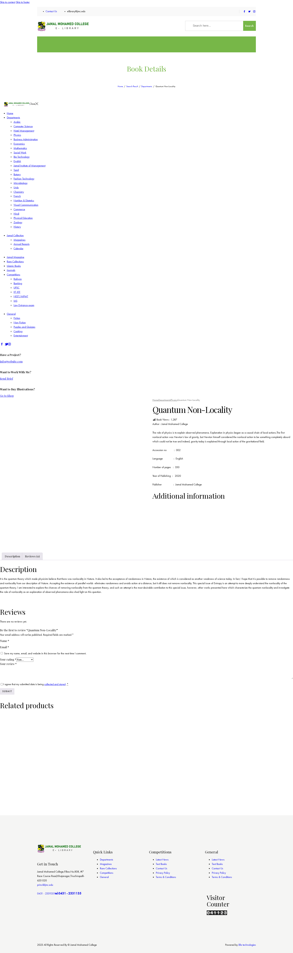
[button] (19, 540)
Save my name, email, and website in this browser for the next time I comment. (45, 653)
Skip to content (7, 2)
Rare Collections (108, 868)
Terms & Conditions (166, 877)
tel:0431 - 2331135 (68, 893)
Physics (173, 400)
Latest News (162, 859)
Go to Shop (7, 395)
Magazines (106, 864)
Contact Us (161, 868)
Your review (8, 664)
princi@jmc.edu (45, 885)
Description (12, 556)
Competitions (106, 873)
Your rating (8, 659)
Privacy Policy (163, 873)
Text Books (161, 864)
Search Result (132, 86)
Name (4, 641)
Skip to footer (23, 2)
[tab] (12, 556)
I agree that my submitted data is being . (35, 684)
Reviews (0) (32, 556)
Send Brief (6, 378)
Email (4, 647)
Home (120, 86)
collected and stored (54, 684)
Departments (146, 86)
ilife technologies (247, 945)
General (104, 877)
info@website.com (11, 361)
